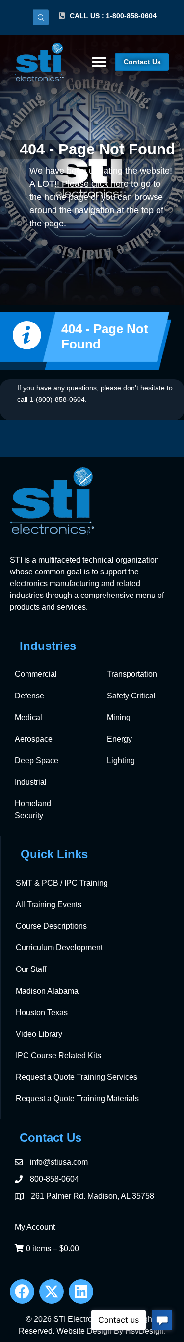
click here (110, 184)
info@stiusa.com (59, 1162)
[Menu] (99, 62)
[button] (22, 1291)
